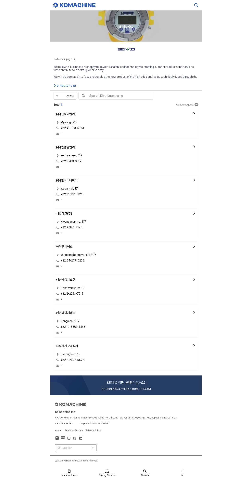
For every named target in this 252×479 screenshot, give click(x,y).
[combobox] (56, 95)
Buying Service (107, 475)
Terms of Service (74, 430)
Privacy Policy (93, 430)
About (58, 430)
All (182, 475)
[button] (241, 445)
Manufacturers (69, 475)
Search (145, 475)
